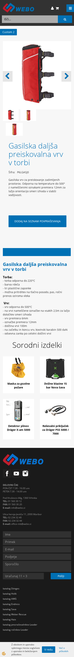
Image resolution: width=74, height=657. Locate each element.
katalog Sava (9, 609)
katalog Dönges (11, 588)
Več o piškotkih (63, 649)
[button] (66, 76)
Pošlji (61, 576)
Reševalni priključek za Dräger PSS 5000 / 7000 (55, 429)
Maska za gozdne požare (18, 385)
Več (18, 414)
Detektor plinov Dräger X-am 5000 (18, 428)
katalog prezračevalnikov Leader (20, 624)
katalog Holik (10, 593)
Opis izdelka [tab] (37, 252)
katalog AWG (10, 598)
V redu (48, 649)
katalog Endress (11, 604)
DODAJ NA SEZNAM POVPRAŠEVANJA (37, 221)
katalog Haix (9, 619)
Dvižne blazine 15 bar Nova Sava (55, 385)
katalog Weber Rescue (14, 614)
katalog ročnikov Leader (15, 629)
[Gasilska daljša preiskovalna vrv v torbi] (14, 129)
